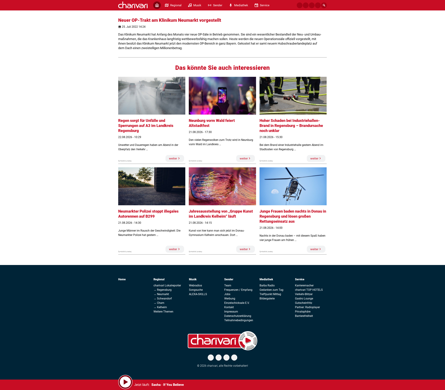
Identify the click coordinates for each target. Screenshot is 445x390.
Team (227, 285)
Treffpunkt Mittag (270, 294)
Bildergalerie (267, 298)
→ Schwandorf (162, 298)
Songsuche (196, 289)
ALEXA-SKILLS (198, 294)
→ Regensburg (162, 289)
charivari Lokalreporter (167, 285)
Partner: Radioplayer (307, 307)
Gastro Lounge (304, 298)
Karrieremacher (304, 285)
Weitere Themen (163, 311)
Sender (228, 279)
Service (299, 279)
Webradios (195, 285)
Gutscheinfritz (303, 303)
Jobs (227, 294)
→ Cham (158, 303)
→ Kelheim (160, 307)
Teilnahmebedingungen (238, 320)
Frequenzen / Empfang (238, 289)
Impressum (231, 311)
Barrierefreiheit (304, 316)
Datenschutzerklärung (237, 316)
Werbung (229, 298)
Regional (158, 279)
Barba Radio (267, 285)
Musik (193, 279)
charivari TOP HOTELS (309, 289)
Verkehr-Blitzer (304, 294)
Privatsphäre (302, 311)
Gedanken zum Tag (271, 289)
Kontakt (229, 307)
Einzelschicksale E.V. (236, 303)
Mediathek (266, 279)
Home (122, 279)
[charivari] (133, 5)
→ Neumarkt (161, 294)
